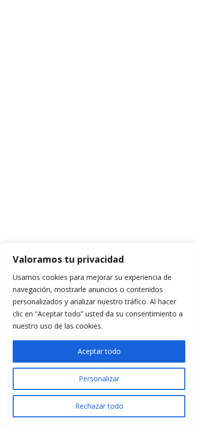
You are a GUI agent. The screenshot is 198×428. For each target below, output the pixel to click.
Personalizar (99, 378)
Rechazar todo (99, 406)
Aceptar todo (99, 351)
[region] (99, 335)
